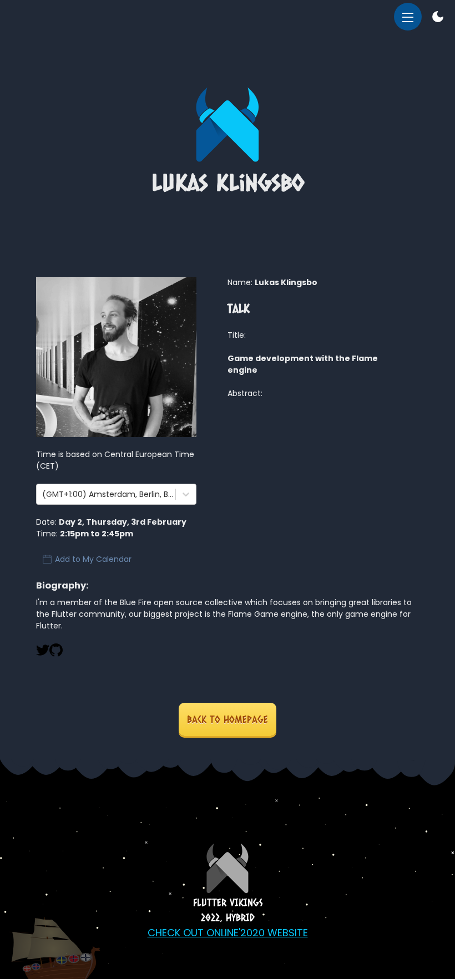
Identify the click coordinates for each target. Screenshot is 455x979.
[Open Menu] (408, 17)
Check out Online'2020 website (228, 933)
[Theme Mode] (437, 18)
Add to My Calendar (93, 559)
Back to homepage (227, 719)
